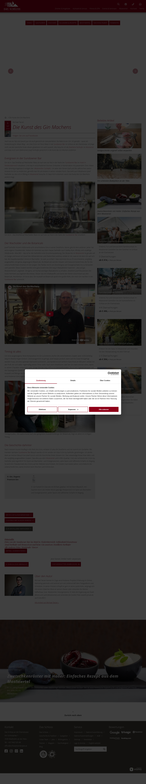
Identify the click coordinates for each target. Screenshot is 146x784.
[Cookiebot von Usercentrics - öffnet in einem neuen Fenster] (109, 373)
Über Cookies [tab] (105, 380)
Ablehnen (42, 409)
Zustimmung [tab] (41, 380)
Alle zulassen (104, 409)
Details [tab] (73, 380)
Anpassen (72, 409)
